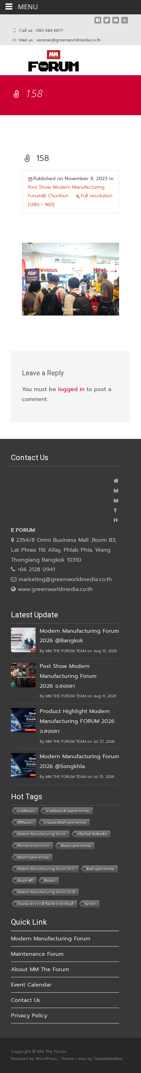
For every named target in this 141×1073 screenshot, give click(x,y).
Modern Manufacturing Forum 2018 (46, 892)
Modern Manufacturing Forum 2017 (46, 869)
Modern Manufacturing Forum (41, 834)
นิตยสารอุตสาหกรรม (33, 857)
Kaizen (90, 903)
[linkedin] (124, 23)
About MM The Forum (40, 969)
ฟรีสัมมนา (25, 822)
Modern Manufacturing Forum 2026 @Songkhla (79, 761)
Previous (39, 270)
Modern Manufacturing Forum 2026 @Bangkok (79, 636)
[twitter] (106, 23)
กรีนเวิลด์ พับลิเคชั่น (92, 834)
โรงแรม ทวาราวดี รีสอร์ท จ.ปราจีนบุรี (45, 903)
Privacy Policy (29, 1015)
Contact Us (25, 1000)
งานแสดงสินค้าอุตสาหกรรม (65, 822)
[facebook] (97, 23)
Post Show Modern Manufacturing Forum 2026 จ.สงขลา (68, 676)
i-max (81, 1059)
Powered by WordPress (35, 1059)
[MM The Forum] (48, 58)
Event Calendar (31, 985)
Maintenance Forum (33, 845)
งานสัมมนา (26, 810)
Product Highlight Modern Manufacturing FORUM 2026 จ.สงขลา (77, 721)
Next (106, 270)
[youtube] (115, 23)
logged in (71, 389)
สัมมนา (49, 880)
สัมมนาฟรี (25, 880)
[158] (70, 279)
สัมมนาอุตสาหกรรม (76, 845)
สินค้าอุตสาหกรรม (100, 869)
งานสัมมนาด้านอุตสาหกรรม (67, 810)
